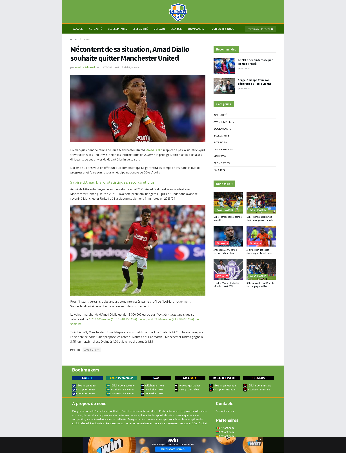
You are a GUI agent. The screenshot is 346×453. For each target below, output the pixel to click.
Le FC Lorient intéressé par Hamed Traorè (255, 61)
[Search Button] (272, 29)
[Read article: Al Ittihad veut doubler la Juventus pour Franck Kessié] (261, 236)
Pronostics (222, 163)
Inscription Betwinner (122, 389)
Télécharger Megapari (225, 385)
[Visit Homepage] (173, 11)
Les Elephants (117, 28)
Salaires (176, 28)
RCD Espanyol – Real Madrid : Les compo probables (260, 285)
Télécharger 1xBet (86, 385)
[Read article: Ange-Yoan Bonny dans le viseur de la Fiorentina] (228, 236)
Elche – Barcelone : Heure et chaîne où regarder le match (260, 218)
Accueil (73, 39)
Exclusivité (140, 28)
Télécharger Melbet (189, 385)
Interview (220, 142)
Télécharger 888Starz (259, 385)
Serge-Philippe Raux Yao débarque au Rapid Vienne (254, 81)
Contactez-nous (223, 28)
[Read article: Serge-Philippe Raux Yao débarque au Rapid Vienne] (224, 86)
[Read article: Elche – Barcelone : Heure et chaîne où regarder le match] (261, 202)
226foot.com (226, 432)
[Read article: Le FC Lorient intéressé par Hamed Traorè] (224, 66)
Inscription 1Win (153, 389)
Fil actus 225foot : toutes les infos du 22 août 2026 (226, 285)
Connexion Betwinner (122, 393)
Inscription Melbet (188, 389)
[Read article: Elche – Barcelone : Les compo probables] (228, 202)
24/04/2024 (244, 68)
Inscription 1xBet (85, 389)
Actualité (95, 28)
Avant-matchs (224, 122)
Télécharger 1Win (154, 385)
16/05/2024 (244, 88)
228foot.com (226, 436)
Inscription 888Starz (258, 389)
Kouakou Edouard (85, 67)
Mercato (159, 28)
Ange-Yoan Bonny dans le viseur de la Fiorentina (225, 251)
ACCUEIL (78, 28)
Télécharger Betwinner (122, 385)
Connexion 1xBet (85, 393)
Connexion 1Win (153, 393)
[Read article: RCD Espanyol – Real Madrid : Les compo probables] (261, 269)
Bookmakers (195, 28)
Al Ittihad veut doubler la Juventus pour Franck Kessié (259, 251)
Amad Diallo (154, 150)
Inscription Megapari (224, 389)
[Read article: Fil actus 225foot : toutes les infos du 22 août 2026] (228, 269)
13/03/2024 (107, 67)
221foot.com (226, 427)
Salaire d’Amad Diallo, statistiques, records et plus (112, 182)
